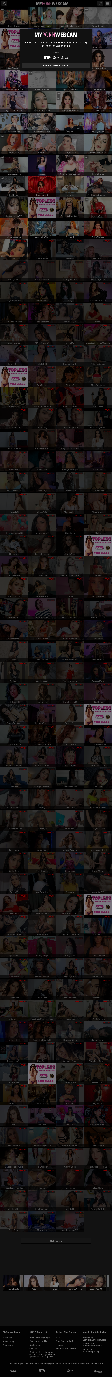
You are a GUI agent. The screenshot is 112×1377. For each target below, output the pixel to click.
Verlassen (56, 52)
